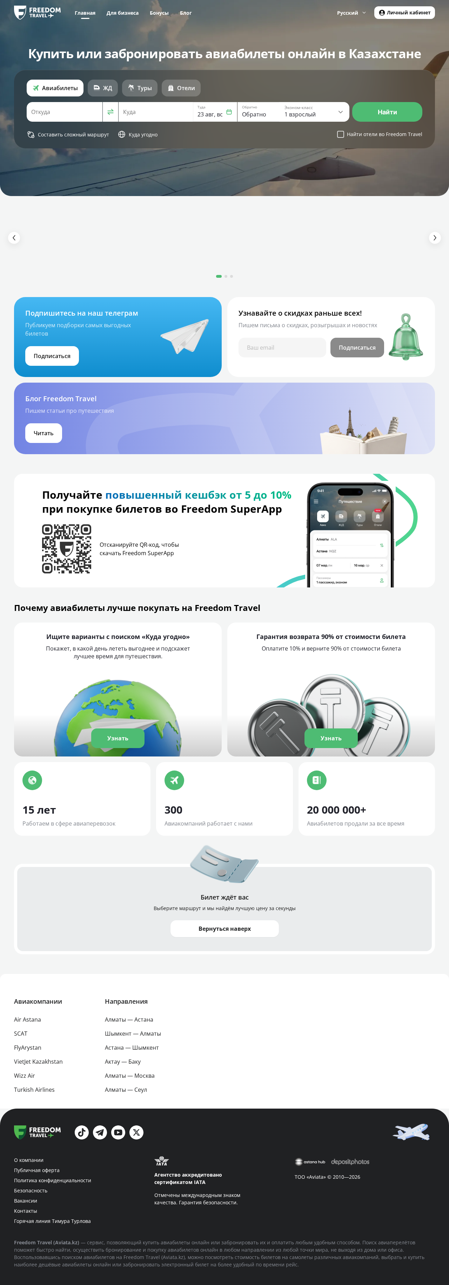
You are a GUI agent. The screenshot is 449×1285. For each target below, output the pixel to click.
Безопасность (30, 1190)
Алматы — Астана (129, 1019)
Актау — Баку (123, 1061)
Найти (387, 112)
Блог (186, 12)
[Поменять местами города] (110, 112)
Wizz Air (24, 1075)
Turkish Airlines (34, 1090)
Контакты (25, 1210)
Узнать (117, 738)
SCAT (20, 1033)
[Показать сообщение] (412, 1131)
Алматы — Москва (130, 1075)
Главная (85, 12)
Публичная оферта (37, 1170)
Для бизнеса (123, 12)
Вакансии (25, 1200)
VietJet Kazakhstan (38, 1061)
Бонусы (159, 12)
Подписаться (357, 347)
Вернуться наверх (225, 929)
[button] (215, 112)
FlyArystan (27, 1047)
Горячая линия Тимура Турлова (52, 1221)
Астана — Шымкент (132, 1047)
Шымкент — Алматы (133, 1033)
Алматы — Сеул (126, 1090)
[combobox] (64, 111)
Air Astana (27, 1019)
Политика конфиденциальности (52, 1180)
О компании (28, 1160)
